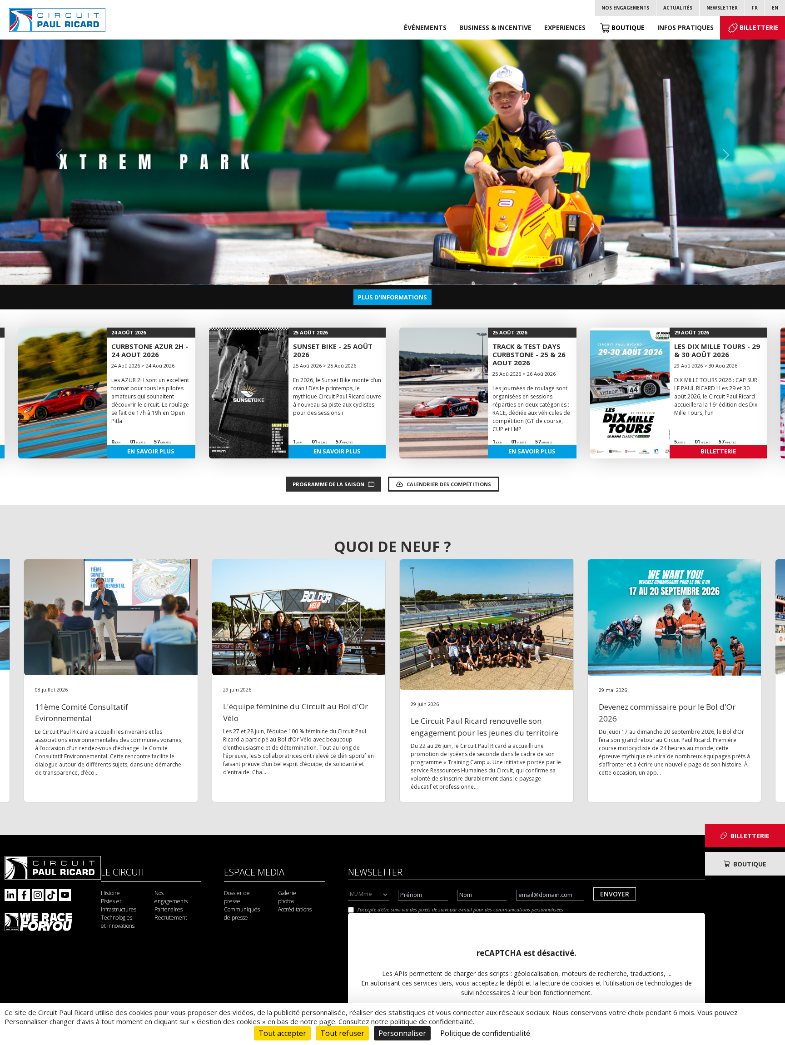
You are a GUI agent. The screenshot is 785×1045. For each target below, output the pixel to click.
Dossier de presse (237, 897)
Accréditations (295, 909)
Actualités (677, 8)
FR (755, 8)
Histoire (110, 893)
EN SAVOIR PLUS (150, 451)
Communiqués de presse (242, 913)
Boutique (628, 27)
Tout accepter (282, 1033)
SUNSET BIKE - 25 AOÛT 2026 (333, 350)
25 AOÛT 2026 (310, 332)
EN (775, 8)
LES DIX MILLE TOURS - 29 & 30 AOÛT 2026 (717, 350)
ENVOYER (614, 894)
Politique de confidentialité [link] (485, 1033)
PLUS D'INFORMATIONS (392, 297)
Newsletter (722, 8)
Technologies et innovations (117, 922)
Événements (425, 27)
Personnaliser (402, 1033)
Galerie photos (287, 897)
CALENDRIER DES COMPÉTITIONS (449, 484)
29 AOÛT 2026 (691, 332)
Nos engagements (625, 8)
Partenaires (168, 909)
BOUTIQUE (749, 864)
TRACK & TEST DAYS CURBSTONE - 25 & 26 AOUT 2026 (529, 354)
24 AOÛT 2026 (128, 332)
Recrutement (170, 917)
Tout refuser (342, 1033)
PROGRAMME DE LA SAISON (328, 484)
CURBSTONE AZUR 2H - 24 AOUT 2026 (149, 350)
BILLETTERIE (718, 451)
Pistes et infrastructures (118, 905)
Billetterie (759, 27)
